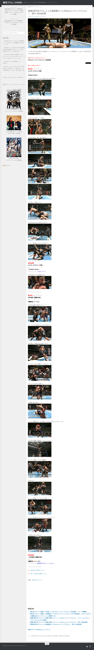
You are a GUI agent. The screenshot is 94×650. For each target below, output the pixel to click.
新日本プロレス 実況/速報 (52, 635)
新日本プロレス (36, 580)
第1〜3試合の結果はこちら (39, 573)
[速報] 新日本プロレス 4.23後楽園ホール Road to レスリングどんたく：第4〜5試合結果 (56, 624)
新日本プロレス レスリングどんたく (39, 635)
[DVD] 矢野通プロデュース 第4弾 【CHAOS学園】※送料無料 (14, 132)
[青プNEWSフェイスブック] (90, 647)
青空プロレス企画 (33, 16)
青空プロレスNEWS (12, 2)
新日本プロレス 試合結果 (64, 635)
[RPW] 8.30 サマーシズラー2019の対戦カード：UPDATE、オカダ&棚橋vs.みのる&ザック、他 (13, 42)
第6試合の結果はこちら (38, 570)
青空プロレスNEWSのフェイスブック (40, 629)
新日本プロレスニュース (34, 6)
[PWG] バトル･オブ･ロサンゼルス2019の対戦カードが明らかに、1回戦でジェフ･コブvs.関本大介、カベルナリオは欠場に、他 (13, 68)
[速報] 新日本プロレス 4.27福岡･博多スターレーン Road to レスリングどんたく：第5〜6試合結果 (58, 622)
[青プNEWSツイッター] (87, 647)
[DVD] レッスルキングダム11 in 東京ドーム (14, 77)
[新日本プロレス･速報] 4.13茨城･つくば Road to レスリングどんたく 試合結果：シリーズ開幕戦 (58, 612)
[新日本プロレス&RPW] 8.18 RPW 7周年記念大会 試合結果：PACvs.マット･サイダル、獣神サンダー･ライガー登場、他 (14, 49)
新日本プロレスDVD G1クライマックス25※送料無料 (14, 159)
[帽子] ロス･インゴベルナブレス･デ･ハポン (14, 84)
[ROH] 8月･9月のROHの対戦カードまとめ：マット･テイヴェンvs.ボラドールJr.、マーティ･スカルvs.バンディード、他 (13, 56)
